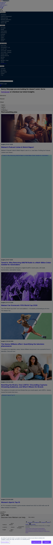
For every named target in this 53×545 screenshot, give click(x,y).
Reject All (47, 542)
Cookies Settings (5, 542)
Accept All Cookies (36, 542)
